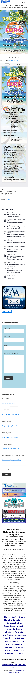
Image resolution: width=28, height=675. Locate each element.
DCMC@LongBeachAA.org (9, 403)
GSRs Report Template (13, 645)
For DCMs (19, 647)
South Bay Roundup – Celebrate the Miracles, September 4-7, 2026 (16, 235)
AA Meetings (17, 617)
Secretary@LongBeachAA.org (10, 437)
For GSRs (19, 632)
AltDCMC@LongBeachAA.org (10, 414)
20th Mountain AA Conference (15, 222)
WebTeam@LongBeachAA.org (14, 665)
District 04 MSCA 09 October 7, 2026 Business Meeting (15, 271)
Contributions (13, 629)
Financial (18, 650)
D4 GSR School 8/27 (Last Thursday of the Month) (14, 215)
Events (8, 199)
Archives (9, 653)
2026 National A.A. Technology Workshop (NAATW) (15, 250)
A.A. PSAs (19, 638)
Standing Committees (13, 620)
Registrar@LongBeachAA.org (10, 426)
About (20, 626)
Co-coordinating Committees (13, 624)
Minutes (8, 632)
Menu (25, 2)
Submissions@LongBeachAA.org (11, 460)
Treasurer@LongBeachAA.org (11, 448)
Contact (19, 653)
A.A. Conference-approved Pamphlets (14, 636)
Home (7, 617)
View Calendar (5, 282)
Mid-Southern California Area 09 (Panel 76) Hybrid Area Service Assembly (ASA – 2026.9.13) (15, 257)
